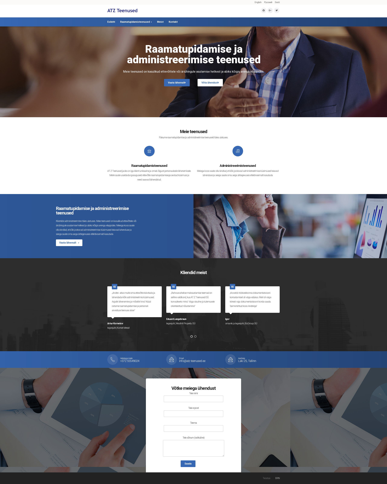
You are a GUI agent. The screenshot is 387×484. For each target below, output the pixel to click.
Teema (193, 422)
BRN (277, 478)
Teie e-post (193, 408)
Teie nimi (193, 393)
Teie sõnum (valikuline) (194, 437)
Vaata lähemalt (68, 242)
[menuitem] (258, 2)
